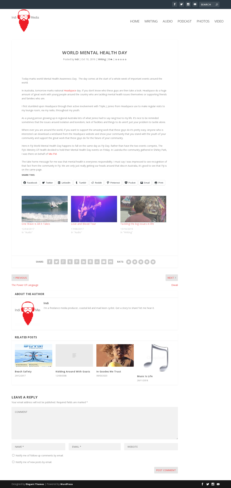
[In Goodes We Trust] (115, 355)
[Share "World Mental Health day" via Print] (110, 261)
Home (134, 21)
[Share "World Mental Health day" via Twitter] (56, 261)
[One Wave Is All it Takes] (45, 209)
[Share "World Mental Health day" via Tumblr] (70, 261)
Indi (77, 59)
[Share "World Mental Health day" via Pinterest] (76, 261)
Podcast (185, 21)
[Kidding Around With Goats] (74, 355)
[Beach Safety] (33, 355)
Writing (151, 21)
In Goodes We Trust (108, 371)
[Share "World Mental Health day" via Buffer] (90, 261)
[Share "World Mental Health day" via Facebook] (49, 261)
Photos (203, 21)
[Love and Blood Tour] (94, 209)
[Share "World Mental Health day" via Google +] (63, 261)
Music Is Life (145, 376)
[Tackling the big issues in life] (143, 209)
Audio (167, 21)
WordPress (66, 484)
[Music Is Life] (156, 357)
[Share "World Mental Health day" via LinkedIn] (83, 261)
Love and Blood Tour (83, 223)
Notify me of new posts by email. (34, 462)
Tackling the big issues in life (137, 223)
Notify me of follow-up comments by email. (39, 455)
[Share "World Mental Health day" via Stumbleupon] (97, 261)
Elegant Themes (35, 484)
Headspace (70, 90)
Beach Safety (23, 371)
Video (218, 21)
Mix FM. (53, 153)
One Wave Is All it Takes (36, 223)
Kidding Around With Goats (73, 371)
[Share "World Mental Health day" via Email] (103, 261)
